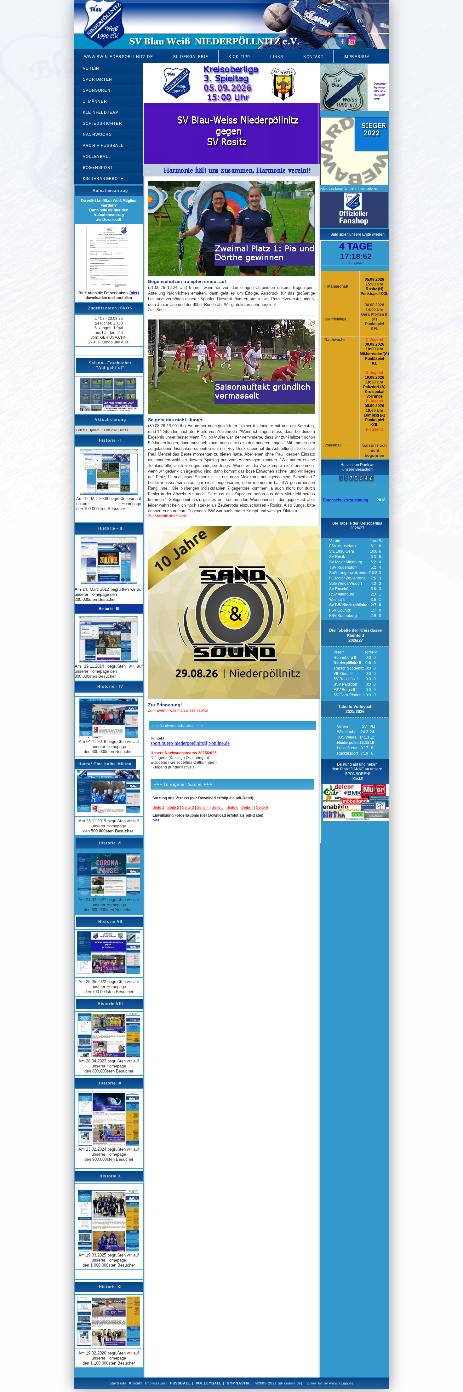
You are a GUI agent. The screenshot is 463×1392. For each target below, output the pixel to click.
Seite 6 (232, 807)
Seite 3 (188, 807)
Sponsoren (97, 90)
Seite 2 (173, 807)
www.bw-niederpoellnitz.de (118, 57)
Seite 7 (247, 807)
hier (155, 820)
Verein (91, 68)
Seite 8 (262, 807)
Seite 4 (203, 807)
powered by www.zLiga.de (330, 1383)
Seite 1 (158, 807)
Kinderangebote (103, 178)
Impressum (357, 57)
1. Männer (95, 101)
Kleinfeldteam (101, 112)
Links (276, 57)
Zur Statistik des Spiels (167, 516)
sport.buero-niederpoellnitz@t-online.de (190, 743)
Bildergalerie (191, 57)
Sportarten (97, 79)
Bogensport (98, 167)
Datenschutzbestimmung (345, 500)
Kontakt (313, 57)
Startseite (118, 1383)
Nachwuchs (97, 134)
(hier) (134, 293)
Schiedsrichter (102, 123)
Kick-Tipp (239, 57)
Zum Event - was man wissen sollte (178, 710)
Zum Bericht (158, 310)
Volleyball (97, 156)
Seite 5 (218, 807)
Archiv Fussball (103, 145)
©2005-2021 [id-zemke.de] (278, 1383)
